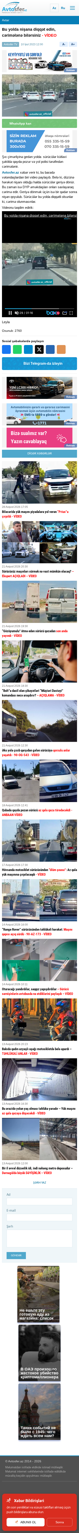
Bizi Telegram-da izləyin (43, 363)
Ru (63, 8)
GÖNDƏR (16, 1255)
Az (54, 8)
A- (63, 44)
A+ (73, 44)
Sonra (60, 1522)
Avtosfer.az (10, 172)
